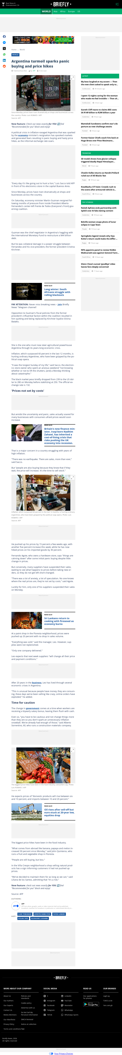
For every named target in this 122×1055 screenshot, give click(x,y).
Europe (71, 11)
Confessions (86, 89)
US (79, 11)
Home (13, 49)
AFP (34, 71)
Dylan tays (23, 918)
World (46, 11)
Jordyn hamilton (42, 914)
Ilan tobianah (24, 914)
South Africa (86, 194)
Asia (55, 11)
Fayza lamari (59, 914)
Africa (62, 11)
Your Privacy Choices (63, 1053)
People (84, 229)
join (60, 304)
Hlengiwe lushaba (39, 918)
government (32, 708)
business (36, 682)
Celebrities (85, 117)
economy (23, 135)
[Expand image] (72, 78)
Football (84, 131)
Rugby (84, 180)
